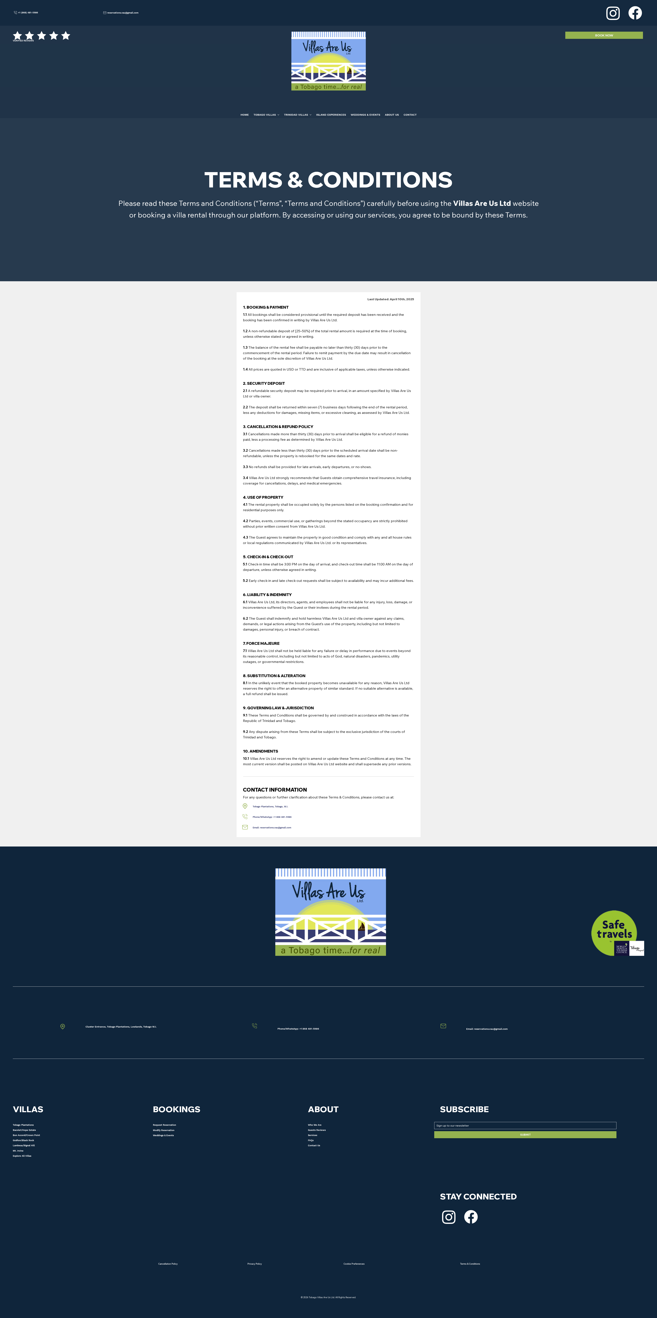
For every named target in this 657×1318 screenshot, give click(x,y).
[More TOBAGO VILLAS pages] (278, 115)
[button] (168, 1130)
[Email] (245, 806)
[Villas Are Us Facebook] (471, 1217)
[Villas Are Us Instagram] (449, 1217)
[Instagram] (613, 13)
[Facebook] (635, 13)
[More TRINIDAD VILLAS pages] (310, 115)
